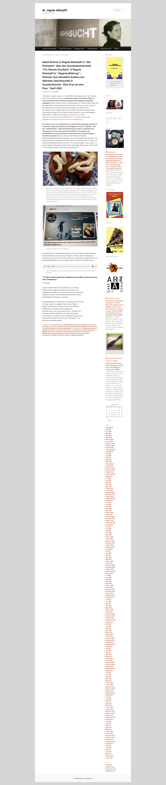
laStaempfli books (93, 49)
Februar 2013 (109, 756)
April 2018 (109, 630)
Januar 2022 (109, 539)
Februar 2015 (109, 707)
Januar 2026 (109, 441)
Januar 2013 (109, 758)
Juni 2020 (108, 577)
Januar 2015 (109, 709)
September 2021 (110, 547)
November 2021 (110, 543)
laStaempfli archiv (79, 49)
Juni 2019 (108, 602)
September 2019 (110, 596)
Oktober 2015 (109, 691)
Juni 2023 (108, 504)
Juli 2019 (108, 600)
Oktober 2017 (109, 642)
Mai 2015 (108, 701)
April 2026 (109, 435)
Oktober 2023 (109, 496)
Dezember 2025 (110, 444)
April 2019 (109, 606)
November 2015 (110, 689)
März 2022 (109, 535)
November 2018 (110, 616)
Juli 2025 (108, 454)
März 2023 (109, 510)
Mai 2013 (108, 750)
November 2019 (110, 591)
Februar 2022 (109, 537)
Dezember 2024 (110, 468)
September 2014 (110, 717)
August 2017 (109, 646)
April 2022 (109, 533)
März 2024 (109, 486)
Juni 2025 (108, 456)
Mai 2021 (108, 555)
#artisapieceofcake (57, 325)
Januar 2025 (109, 466)
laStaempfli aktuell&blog (49, 49)
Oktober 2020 (109, 569)
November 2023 (110, 494)
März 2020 (109, 583)
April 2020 (109, 581)
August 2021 (109, 549)
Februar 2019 (109, 610)
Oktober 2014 (109, 715)
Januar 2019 (109, 612)
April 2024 (109, 484)
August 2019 (109, 598)
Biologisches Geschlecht (90, 328)
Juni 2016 (108, 675)
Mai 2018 (108, 628)
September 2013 (110, 741)
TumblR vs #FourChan (58, 335)
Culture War (59, 330)
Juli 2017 (108, 648)
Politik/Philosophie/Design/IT (64, 328)
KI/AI (96, 326)
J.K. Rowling (74, 330)
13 (114, 413)
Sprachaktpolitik (55, 333)
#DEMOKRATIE (67, 325)
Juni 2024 (108, 480)
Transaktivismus (46, 335)
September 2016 (110, 668)
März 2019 (109, 608)
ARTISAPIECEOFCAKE (113, 298)
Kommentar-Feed (111, 769)
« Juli (109, 420)
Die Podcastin (66, 330)
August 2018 (109, 622)
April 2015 (109, 703)
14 (116, 413)
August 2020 (109, 573)
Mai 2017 (108, 652)
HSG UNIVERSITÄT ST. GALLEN (85, 326)
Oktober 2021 (109, 545)
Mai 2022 (108, 531)
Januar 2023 (109, 514)
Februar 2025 (109, 464)
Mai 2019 (108, 604)
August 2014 (109, 719)
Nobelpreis (53, 328)
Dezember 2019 (110, 589)
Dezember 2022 (110, 516)
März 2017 (109, 656)
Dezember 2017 (110, 638)
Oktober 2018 (109, 618)
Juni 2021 (108, 553)
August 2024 (109, 476)
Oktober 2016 (109, 666)
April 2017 (109, 654)
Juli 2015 (108, 697)
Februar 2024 (109, 488)
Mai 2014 (108, 725)
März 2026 (109, 437)
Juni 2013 (108, 748)
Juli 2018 (108, 624)
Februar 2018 (109, 634)
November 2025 (110, 446)
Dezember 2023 (110, 492)
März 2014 (109, 729)
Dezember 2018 (110, 614)
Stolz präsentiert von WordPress (83, 778)
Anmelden (109, 765)
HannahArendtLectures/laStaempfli (66, 326)
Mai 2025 (108, 458)
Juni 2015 (108, 699)
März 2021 (109, 559)
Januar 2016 (109, 685)
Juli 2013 (108, 746)
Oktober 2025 (109, 448)
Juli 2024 (108, 478)
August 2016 (109, 671)
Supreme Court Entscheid (67, 333)
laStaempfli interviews (65, 49)
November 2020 (110, 567)
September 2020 (110, 571)
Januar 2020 (109, 587)
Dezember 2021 (110, 541)
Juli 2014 (108, 721)
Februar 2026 (109, 439)
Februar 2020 (109, 585)
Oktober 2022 (109, 520)
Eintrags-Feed (110, 767)
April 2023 (109, 508)
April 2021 (109, 557)
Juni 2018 (108, 626)
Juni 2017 (108, 650)
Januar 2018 (109, 636)
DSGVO (116, 49)
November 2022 (110, 518)
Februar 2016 (109, 683)
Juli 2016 (108, 673)
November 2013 (110, 737)
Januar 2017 (109, 660)
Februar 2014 (109, 731)
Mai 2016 (108, 677)
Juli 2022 (108, 527)
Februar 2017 (109, 658)
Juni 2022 (108, 529)
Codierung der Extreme (48, 330)
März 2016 (109, 681)
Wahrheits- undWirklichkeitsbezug (74, 335)
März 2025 (109, 462)
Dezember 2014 (110, 711)
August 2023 (109, 500)
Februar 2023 (109, 512)
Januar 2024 (109, 490)
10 (107, 413)
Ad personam (52, 326)
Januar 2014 (109, 733)
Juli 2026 (108, 429)
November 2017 (110, 640)
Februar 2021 (109, 561)
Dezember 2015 (110, 687)
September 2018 (110, 620)
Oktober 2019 (109, 594)
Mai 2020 (108, 579)
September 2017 (110, 644)
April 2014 (109, 727)
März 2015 (109, 705)
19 (111, 414)
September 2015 (110, 693)
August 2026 (109, 427)
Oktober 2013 (109, 739)
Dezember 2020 (110, 565)
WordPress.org (110, 771)
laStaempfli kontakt (105, 49)
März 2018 (109, 632)
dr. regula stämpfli (54, 10)
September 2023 (110, 498)
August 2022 (109, 525)
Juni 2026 (108, 431)
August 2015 (109, 695)
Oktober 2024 (109, 472)
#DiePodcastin (76, 325)
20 (114, 414)
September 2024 (110, 474)
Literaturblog (45, 328)
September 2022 (110, 522)
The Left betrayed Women (82, 333)
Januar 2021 (109, 563)
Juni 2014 (108, 723)
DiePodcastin (111, 152)
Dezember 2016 (110, 662)
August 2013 (109, 744)
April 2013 (109, 752)
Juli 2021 (108, 551)
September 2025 (110, 450)
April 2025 (109, 460)
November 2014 (110, 713)
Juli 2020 (108, 575)
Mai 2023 (108, 506)
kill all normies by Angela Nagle (86, 330)
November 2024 (110, 470)
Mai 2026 (108, 433)
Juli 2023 (108, 502)
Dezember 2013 (110, 735)
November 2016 (110, 664)
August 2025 (109, 452)
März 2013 (109, 754)
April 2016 (109, 679)
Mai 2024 (108, 482)
